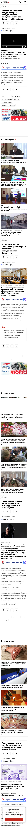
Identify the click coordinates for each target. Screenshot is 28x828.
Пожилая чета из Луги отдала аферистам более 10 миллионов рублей (12, 732)
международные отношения (8, 105)
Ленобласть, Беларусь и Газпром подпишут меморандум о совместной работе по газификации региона (14, 184)
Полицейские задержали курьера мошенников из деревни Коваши (12, 686)
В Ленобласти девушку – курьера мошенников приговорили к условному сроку (12, 709)
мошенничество (16, 617)
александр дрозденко (7, 99)
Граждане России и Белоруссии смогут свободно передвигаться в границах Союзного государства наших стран (12, 417)
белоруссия (4, 358)
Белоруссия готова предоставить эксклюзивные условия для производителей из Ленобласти (12, 490)
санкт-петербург (16, 96)
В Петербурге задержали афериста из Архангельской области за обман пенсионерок (13, 663)
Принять (14, 819)
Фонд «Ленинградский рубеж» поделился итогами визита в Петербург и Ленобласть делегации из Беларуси (13, 233)
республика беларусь (7, 102)
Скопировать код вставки (21, 49)
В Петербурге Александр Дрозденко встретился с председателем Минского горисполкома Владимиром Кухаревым (14, 208)
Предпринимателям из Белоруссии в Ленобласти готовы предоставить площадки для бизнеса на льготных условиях (13, 441)
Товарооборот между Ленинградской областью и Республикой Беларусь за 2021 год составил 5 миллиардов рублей (14, 466)
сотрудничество (13, 358)
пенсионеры (5, 620)
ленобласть (16, 99)
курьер (23, 617)
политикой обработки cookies (14, 816)
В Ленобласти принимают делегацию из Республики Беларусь (13, 161)
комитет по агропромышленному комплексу (12, 356)
